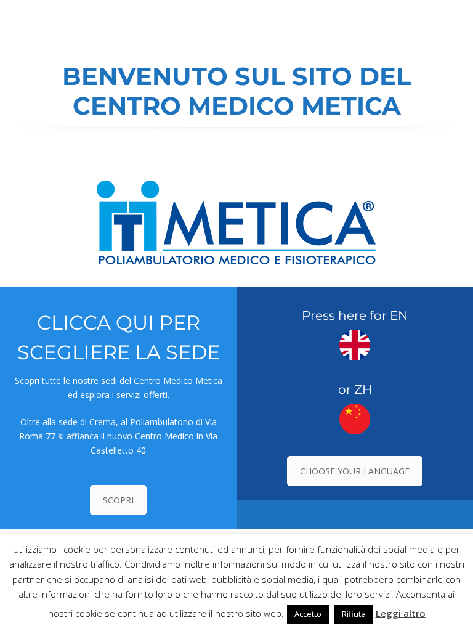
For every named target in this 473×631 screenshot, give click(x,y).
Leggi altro (401, 613)
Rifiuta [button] (354, 613)
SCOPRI (118, 500)
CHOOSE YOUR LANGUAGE (355, 471)
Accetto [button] (307, 613)
